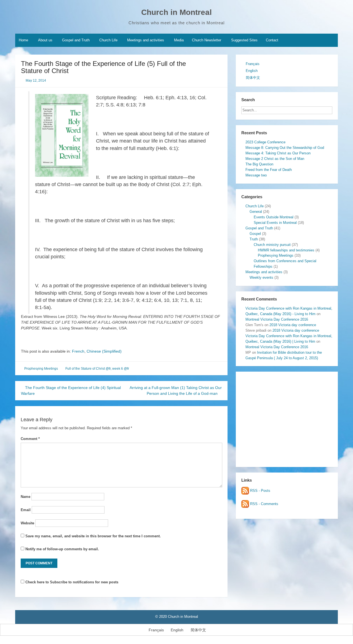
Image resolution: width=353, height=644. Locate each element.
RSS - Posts (259, 491)
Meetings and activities (145, 40)
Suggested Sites (244, 40)
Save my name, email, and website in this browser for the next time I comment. (93, 536)
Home (23, 40)
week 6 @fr (120, 369)
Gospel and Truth (76, 40)
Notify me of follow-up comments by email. (62, 549)
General (256, 212)
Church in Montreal (176, 12)
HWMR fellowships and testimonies (286, 250)
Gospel (255, 234)
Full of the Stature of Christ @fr (88, 369)
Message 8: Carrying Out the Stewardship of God (284, 148)
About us (45, 40)
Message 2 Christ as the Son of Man (274, 159)
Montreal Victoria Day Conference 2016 (276, 319)
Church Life (108, 40)
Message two (256, 175)
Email (26, 510)
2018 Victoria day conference (292, 325)
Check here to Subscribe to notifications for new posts (71, 582)
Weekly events (261, 277)
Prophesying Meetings (41, 369)
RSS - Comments (263, 504)
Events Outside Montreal (273, 217)
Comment (30, 439)
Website (27, 523)
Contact (272, 40)
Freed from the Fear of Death (268, 170)
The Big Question (259, 164)
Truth (254, 239)
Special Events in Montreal (275, 223)
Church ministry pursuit (272, 245)
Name (25, 497)
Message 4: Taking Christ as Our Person (278, 153)
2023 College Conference (265, 142)
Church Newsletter (206, 40)
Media (179, 40)
